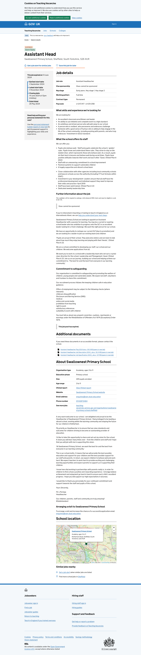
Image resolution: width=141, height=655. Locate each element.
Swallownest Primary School (82, 531)
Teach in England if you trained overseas (40, 620)
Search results (35, 40)
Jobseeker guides (31, 612)
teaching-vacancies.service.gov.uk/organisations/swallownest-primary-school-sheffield (96, 407)
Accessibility (69, 637)
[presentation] (86, 544)
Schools (53, 31)
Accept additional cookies (36, 18)
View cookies (77, 18)
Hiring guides (77, 607)
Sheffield (81, 577)
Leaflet (92, 562)
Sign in (114, 24)
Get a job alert (64, 572)
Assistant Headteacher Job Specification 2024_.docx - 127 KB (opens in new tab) (87, 355)
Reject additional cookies (59, 18)
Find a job (28, 607)
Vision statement (31, 640)
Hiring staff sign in (79, 603)
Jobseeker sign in (31, 603)
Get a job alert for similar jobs (39, 65)
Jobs (45, 31)
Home (26, 40)
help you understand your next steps (92, 215)
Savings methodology (83, 637)
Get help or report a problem (83, 621)
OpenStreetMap (106, 562)
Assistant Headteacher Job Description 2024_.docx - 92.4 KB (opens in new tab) (87, 352)
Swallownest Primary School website (90, 392)
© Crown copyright (109, 649)
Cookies (27, 637)
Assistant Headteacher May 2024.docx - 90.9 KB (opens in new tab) (83, 349)
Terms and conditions (53, 637)
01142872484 (81, 401)
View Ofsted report (83, 388)
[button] (86, 544)
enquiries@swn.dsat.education (88, 397)
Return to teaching (31, 616)
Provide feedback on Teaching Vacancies (87, 626)
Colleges (62, 31)
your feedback (48, 35)
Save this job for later (67, 65)
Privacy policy (38, 637)
